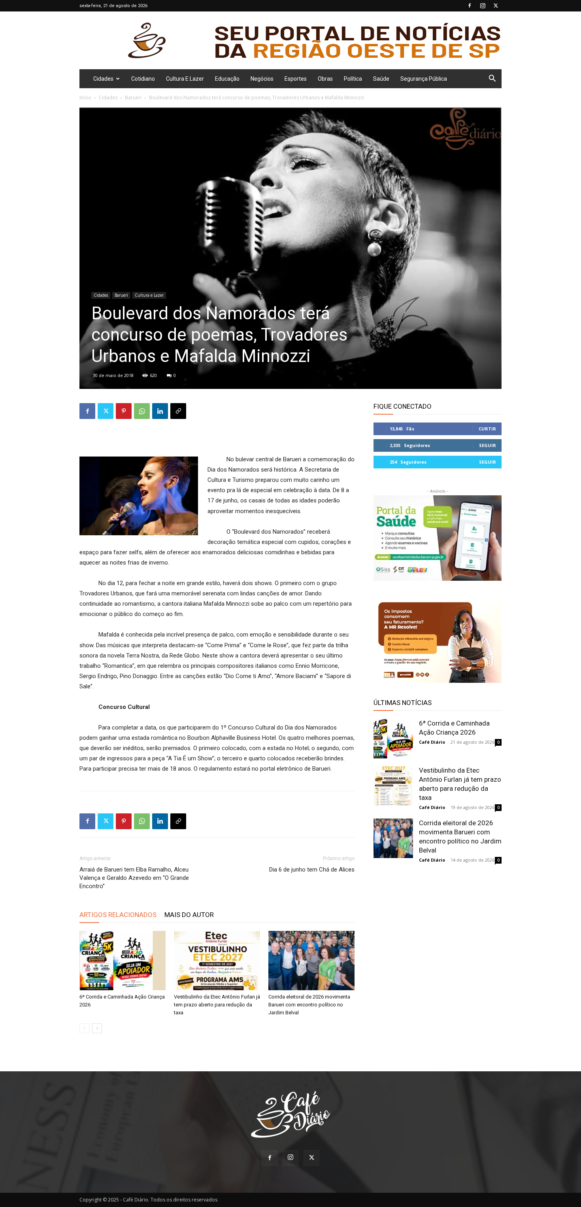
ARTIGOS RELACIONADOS (118, 915)
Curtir (487, 429)
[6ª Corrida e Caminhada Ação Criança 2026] (122, 960)
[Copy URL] (178, 411)
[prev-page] (84, 1028)
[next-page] (97, 1028)
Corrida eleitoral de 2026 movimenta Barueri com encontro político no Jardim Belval (309, 1005)
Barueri (133, 97)
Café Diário (432, 742)
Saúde (381, 79)
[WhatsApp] (142, 411)
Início (85, 97)
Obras (325, 79)
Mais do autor (189, 915)
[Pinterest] (124, 411)
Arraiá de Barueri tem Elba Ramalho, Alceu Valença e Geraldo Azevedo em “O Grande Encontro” (134, 878)
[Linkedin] (160, 411)
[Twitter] (496, 5)
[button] (492, 79)
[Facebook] (469, 5)
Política (353, 79)
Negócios (262, 79)
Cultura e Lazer (185, 79)
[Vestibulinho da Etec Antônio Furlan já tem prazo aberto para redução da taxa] (217, 960)
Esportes (296, 79)
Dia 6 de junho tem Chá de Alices (312, 869)
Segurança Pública (423, 79)
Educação (227, 79)
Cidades (103, 79)
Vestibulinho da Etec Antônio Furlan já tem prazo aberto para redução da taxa (217, 1005)
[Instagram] (483, 5)
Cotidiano (143, 79)
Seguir (487, 445)
